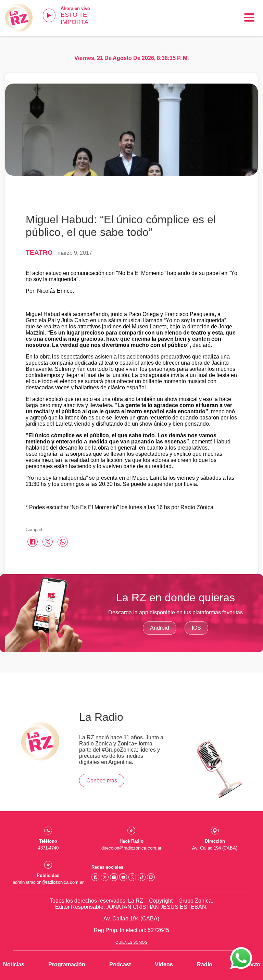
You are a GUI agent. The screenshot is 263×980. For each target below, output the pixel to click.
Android (159, 628)
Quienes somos (131, 942)
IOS (196, 628)
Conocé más (101, 780)
